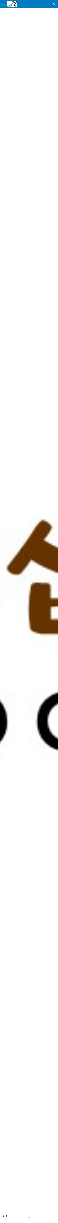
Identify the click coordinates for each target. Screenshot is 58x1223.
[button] (3, 4)
